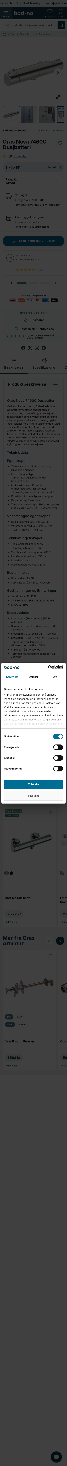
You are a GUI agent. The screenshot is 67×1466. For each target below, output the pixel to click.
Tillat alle (33, 784)
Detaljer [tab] (33, 676)
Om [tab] (55, 676)
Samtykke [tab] (12, 676)
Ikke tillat (33, 795)
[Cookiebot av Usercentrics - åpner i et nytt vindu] (48, 667)
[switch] (58, 747)
